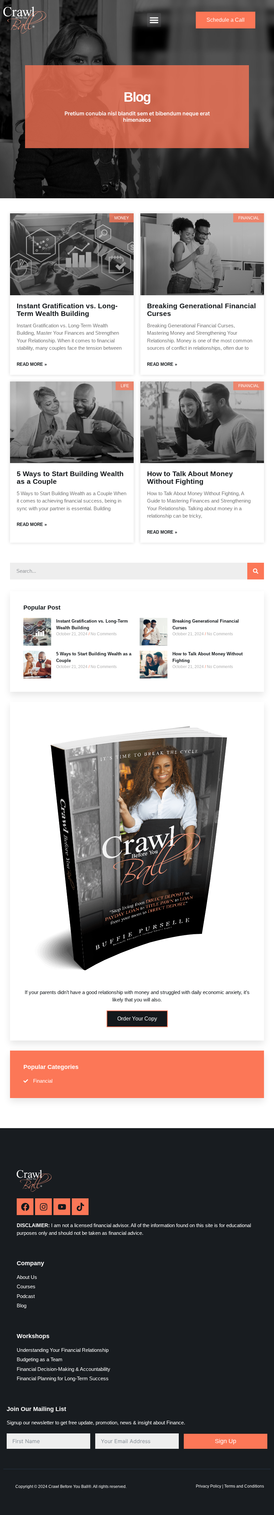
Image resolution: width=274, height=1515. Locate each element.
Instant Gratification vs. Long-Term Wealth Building (67, 309)
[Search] (255, 571)
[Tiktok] (80, 1206)
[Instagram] (43, 1206)
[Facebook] (25, 1206)
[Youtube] (61, 1206)
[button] (154, 20)
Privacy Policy (208, 1486)
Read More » (32, 364)
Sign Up (225, 1441)
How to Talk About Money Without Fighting (190, 477)
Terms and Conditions (244, 1486)
